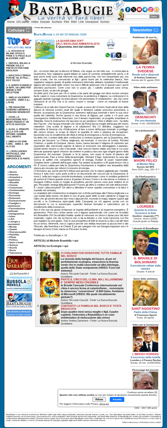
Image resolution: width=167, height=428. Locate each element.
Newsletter (143, 30)
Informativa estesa (147, 422)
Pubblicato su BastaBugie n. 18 (50, 235)
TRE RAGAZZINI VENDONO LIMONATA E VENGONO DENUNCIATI (18, 109)
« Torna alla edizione (42, 28)
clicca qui (104, 404)
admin (158, 422)
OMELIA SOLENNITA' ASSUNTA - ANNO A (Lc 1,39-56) (18, 100)
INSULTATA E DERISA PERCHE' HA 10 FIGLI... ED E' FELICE (18, 78)
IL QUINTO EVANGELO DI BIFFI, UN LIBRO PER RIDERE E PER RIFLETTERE (19, 89)
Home (11, 21)
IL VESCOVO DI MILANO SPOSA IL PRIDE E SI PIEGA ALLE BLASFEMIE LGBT (18, 55)
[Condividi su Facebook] (113, 56)
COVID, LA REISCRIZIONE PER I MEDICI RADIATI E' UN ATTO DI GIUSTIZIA (17, 121)
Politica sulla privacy (130, 422)
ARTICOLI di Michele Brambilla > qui (56, 240)
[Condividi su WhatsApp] (107, 56)
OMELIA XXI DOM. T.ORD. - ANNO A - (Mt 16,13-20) (17, 144)
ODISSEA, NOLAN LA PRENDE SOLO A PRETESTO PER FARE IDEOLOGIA (18, 67)
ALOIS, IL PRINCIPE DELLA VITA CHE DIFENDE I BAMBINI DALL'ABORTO (17, 133)
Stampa (111, 48)
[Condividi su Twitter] (118, 56)
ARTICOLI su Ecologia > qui (51, 246)
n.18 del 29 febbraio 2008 (60, 34)
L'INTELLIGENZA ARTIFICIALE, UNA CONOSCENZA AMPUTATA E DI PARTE (18, 155)
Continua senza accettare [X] (142, 392)
